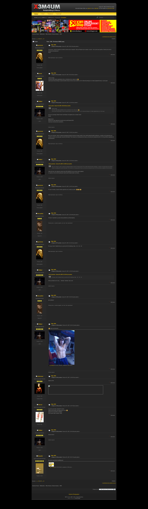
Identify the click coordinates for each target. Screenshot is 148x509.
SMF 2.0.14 (67, 496)
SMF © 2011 (73, 496)
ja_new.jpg (51, 365)
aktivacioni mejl (110, 8)
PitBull (40, 101)
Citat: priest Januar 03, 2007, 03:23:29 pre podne (59, 105)
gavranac (40, 45)
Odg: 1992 (53, 44)
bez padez (40, 213)
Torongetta (63, 17)
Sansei (40, 404)
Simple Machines (79, 496)
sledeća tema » (113, 36)
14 (43, 38)
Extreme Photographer (74, 494)
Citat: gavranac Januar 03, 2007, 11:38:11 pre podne (60, 163)
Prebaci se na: (96, 489)
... (37, 38)
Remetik (40, 456)
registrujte (96, 8)
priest (40, 73)
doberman (40, 376)
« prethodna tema (105, 36)
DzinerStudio (77, 498)
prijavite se (89, 8)
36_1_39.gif (51, 467)
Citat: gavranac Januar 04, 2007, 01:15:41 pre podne (60, 274)
